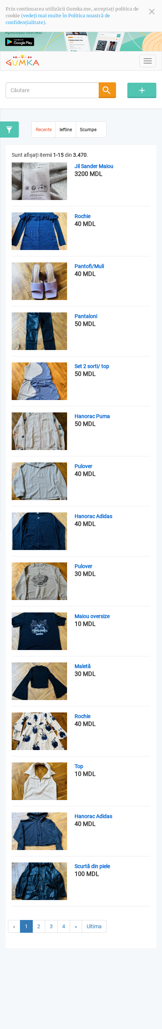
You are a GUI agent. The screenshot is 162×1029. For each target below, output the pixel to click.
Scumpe (88, 129)
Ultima (94, 926)
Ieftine (66, 129)
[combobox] (52, 90)
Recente (44, 129)
